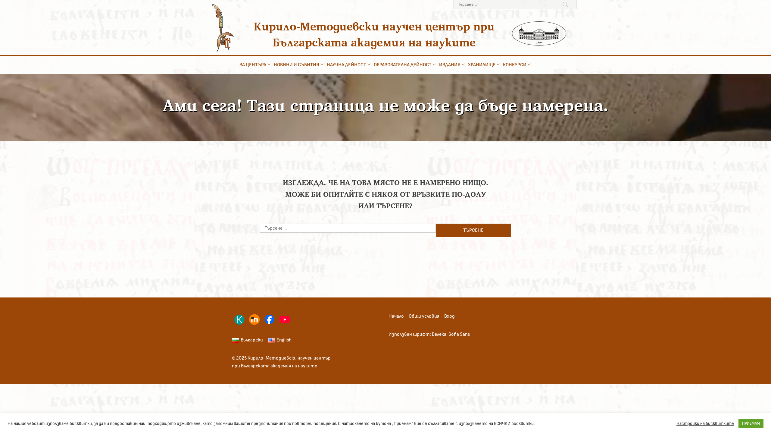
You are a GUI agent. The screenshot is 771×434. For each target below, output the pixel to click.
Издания (449, 64)
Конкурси (514, 64)
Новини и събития (296, 64)
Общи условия (424, 316)
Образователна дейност (403, 64)
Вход (449, 316)
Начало (396, 316)
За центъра (252, 64)
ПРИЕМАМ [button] (751, 424)
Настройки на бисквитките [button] (705, 423)
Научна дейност (346, 64)
